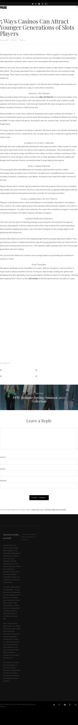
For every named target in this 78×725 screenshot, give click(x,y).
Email (3, 469)
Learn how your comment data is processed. (48, 510)
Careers (23, 537)
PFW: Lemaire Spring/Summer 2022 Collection (39, 397)
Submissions (31, 537)
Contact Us (24, 540)
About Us (25, 534)
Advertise (33, 534)
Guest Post (22, 40)
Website (3, 481)
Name (3, 457)
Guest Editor (5, 40)
